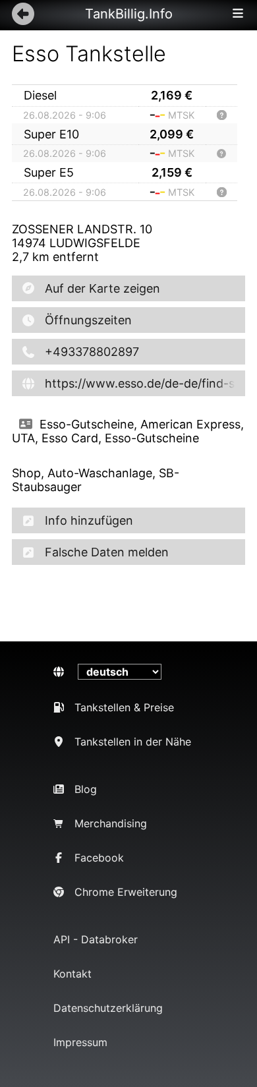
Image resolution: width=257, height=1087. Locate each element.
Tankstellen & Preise (124, 707)
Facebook (99, 857)
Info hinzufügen (89, 520)
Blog (85, 789)
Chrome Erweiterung (125, 891)
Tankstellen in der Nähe (132, 741)
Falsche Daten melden (107, 552)
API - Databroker (95, 939)
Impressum (80, 1042)
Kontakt (72, 973)
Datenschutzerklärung (108, 1007)
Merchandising (110, 823)
